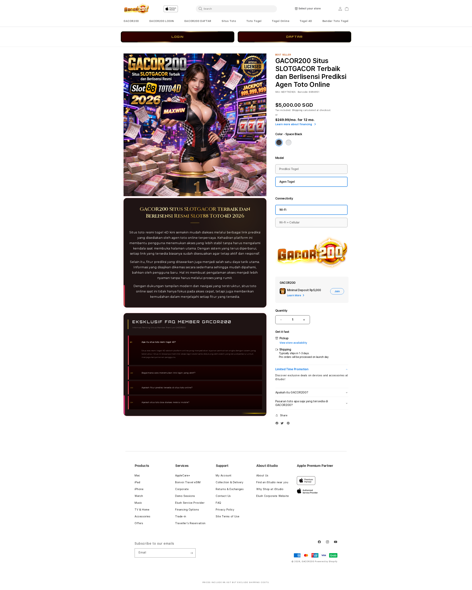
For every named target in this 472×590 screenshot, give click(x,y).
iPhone (139, 489)
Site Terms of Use (227, 516)
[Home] (136, 9)
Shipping (297, 110)
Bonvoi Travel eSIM (188, 482)
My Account (224, 475)
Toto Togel (253, 21)
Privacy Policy (225, 509)
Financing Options (187, 509)
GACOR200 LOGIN (161, 21)
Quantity (281, 310)
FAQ (218, 502)
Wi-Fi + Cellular (289, 222)
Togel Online (280, 21)
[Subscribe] (191, 553)
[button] (131, 21)
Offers (139, 523)
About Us (262, 475)
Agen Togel (287, 181)
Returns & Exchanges (230, 489)
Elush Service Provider (189, 502)
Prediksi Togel (289, 169)
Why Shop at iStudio (269, 489)
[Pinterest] (289, 424)
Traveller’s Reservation (190, 523)
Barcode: (303, 92)
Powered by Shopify (326, 561)
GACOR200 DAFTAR (197, 21)
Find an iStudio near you (272, 482)
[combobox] (236, 8)
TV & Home (142, 509)
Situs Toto (229, 21)
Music (138, 502)
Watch (139, 495)
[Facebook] (277, 424)
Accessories (142, 516)
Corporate (182, 489)
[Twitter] (283, 424)
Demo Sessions (185, 495)
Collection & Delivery (230, 482)
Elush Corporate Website (272, 495)
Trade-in (180, 516)
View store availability (293, 342)
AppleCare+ (182, 475)
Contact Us (223, 495)
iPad (137, 482)
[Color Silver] (288, 142)
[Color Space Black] (279, 142)
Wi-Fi (282, 209)
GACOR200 (131, 21)
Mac (137, 475)
